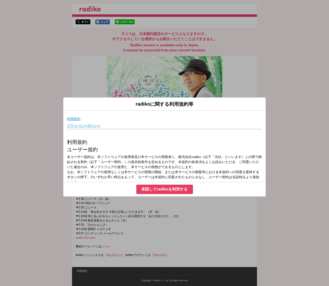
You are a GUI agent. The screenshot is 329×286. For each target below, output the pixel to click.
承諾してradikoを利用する (164, 189)
